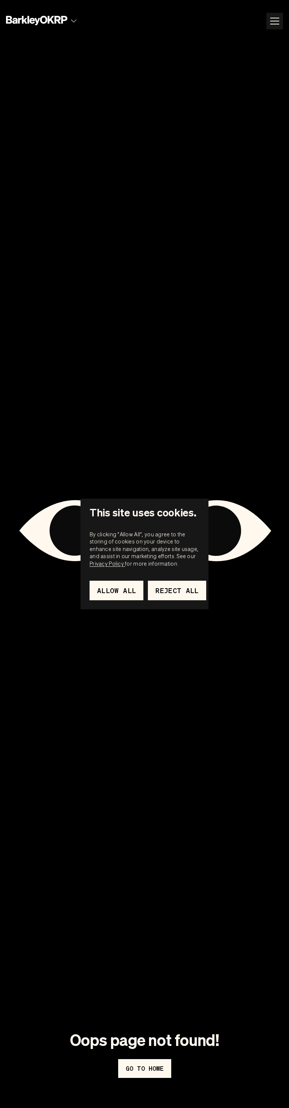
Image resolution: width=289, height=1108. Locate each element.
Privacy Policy (107, 563)
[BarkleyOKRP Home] (36, 21)
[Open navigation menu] (274, 21)
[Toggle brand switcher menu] (73, 21)
